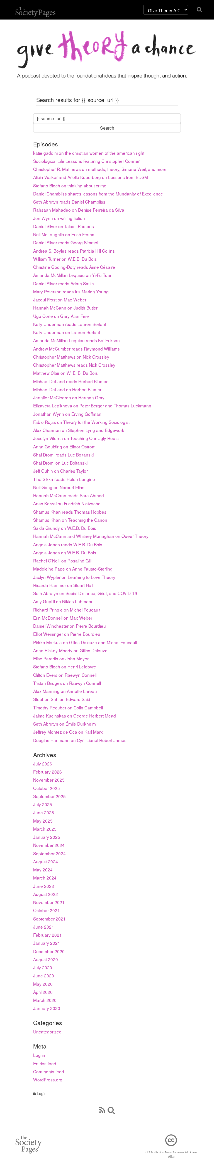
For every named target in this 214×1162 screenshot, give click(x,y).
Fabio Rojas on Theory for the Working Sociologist (81, 422)
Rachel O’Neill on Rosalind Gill (62, 560)
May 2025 (43, 821)
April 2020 (43, 992)
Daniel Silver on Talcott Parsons (63, 226)
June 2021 (43, 927)
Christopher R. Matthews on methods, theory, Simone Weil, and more (100, 169)
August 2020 (45, 959)
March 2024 (45, 877)
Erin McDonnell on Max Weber (62, 618)
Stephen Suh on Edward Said (61, 699)
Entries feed (44, 1063)
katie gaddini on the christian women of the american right (88, 153)
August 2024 (45, 861)
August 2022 (45, 894)
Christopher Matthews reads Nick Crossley (74, 365)
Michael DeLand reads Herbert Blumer (70, 381)
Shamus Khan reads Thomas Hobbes (69, 512)
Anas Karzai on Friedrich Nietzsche (67, 503)
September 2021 (49, 918)
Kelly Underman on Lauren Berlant (66, 332)
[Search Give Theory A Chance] (111, 1109)
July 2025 (42, 804)
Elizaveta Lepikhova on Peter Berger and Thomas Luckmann (92, 405)
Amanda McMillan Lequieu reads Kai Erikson (76, 340)
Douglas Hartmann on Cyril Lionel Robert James (80, 740)
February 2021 (47, 935)
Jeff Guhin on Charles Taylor (60, 471)
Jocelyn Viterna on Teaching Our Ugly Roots (76, 438)
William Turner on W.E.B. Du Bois (65, 259)
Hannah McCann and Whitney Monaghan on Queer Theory (91, 536)
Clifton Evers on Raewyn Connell (64, 675)
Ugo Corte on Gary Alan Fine (61, 316)
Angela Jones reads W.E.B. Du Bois (67, 544)
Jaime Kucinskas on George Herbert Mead (74, 715)
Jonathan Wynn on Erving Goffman (67, 414)
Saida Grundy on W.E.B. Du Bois (64, 528)
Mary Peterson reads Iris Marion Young (71, 291)
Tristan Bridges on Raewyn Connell (67, 683)
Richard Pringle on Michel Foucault (66, 610)
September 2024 (49, 853)
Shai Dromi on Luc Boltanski (60, 463)
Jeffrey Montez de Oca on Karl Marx (68, 732)
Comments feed (48, 1071)
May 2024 (43, 869)
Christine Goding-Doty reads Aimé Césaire (74, 267)
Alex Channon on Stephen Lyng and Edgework (78, 430)
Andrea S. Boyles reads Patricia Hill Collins (74, 251)
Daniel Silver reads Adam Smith (63, 283)
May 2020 (43, 984)
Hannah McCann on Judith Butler (65, 308)
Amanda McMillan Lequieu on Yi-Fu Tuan (73, 275)
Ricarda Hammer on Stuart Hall (63, 585)
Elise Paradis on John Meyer (61, 658)
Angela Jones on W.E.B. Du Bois (64, 552)
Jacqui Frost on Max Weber (59, 299)
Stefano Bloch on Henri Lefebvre (64, 666)
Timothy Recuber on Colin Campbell (68, 707)
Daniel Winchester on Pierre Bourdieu (69, 626)
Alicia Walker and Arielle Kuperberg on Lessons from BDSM (90, 177)
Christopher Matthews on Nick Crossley (71, 357)
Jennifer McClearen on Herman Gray (68, 397)
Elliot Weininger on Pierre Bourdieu (66, 634)
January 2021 (46, 943)
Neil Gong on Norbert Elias (58, 487)
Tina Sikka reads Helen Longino (64, 479)
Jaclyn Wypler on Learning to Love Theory (74, 577)
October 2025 (46, 788)
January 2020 (46, 1008)
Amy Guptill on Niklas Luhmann (63, 601)
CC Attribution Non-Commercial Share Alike (171, 1154)
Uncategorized (47, 1031)
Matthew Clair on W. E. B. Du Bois (65, 373)
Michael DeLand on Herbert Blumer (67, 389)
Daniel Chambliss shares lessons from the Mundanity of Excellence (98, 193)
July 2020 (42, 967)
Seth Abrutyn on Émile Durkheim (64, 724)
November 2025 (49, 780)
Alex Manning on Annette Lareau (65, 691)
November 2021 (49, 902)
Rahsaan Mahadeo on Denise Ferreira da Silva (78, 210)
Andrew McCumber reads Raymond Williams (76, 349)
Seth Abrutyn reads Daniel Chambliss (69, 202)
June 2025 (43, 812)
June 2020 (43, 975)
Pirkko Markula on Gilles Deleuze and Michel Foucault (85, 642)
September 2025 (49, 796)
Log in (39, 1055)
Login (41, 1093)
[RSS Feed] (102, 1109)
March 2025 (45, 829)
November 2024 (49, 845)
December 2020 (49, 951)
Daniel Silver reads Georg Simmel (65, 242)
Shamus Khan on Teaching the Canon (70, 520)
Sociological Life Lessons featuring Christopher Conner (86, 161)
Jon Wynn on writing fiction (59, 218)
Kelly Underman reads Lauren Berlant (69, 324)
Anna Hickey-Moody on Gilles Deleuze (70, 650)
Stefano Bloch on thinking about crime (69, 185)
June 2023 (43, 886)
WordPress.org (47, 1079)
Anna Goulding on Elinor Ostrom (64, 446)
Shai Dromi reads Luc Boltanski (63, 454)
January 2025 (46, 837)
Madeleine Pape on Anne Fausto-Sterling (73, 569)
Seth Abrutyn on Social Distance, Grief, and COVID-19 (85, 593)
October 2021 (46, 910)
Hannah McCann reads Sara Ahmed (68, 495)
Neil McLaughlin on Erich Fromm (64, 234)
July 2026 (42, 763)
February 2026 (47, 772)
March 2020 (45, 1000)
